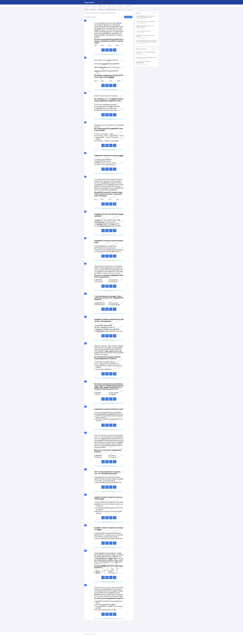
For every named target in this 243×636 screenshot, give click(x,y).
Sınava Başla (128, 17)
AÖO (86, 634)
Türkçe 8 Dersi (101, 9)
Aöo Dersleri (128, 6)
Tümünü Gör (154, 13)
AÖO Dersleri (93, 9)
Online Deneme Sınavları (111, 9)
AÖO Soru (86, 9)
